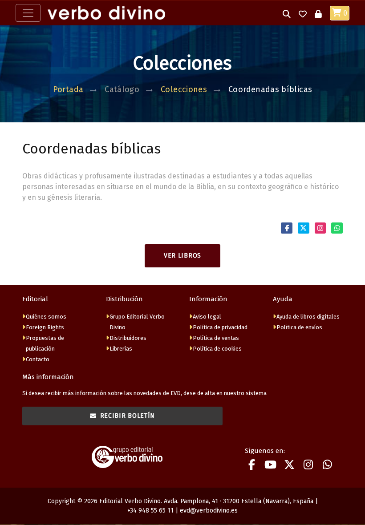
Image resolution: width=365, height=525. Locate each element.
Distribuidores (128, 338)
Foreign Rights (45, 327)
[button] (287, 13)
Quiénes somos (46, 316)
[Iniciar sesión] (318, 13)
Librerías (121, 348)
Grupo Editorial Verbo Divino (137, 322)
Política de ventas (216, 338)
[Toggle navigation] (28, 13)
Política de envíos (299, 327)
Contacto (37, 359)
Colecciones (184, 89)
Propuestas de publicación (45, 343)
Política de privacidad (220, 327)
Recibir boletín (127, 416)
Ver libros (182, 255)
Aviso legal (207, 316)
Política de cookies (217, 348)
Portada (68, 89)
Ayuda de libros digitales (308, 316)
